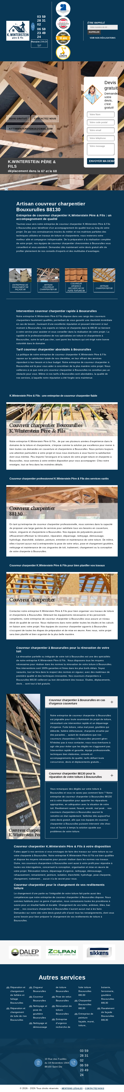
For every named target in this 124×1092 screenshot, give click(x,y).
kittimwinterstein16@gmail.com (31, 128)
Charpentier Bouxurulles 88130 (85, 1004)
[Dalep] (25, 952)
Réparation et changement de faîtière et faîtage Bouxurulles (17, 995)
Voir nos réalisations (103, 38)
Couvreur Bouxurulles (39, 998)
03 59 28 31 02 (41, 20)
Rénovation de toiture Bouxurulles (64, 1010)
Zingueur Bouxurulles (39, 989)
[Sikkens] (99, 952)
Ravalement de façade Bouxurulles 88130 (107, 1014)
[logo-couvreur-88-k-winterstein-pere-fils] (17, 31)
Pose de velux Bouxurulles (63, 998)
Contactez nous (45, 118)
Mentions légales (72, 1088)
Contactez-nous (94, 1088)
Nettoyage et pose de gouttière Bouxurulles (40, 1012)
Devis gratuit (18, 118)
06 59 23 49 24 (41, 33)
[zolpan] (62, 952)
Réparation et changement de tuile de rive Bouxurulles (18, 1014)
